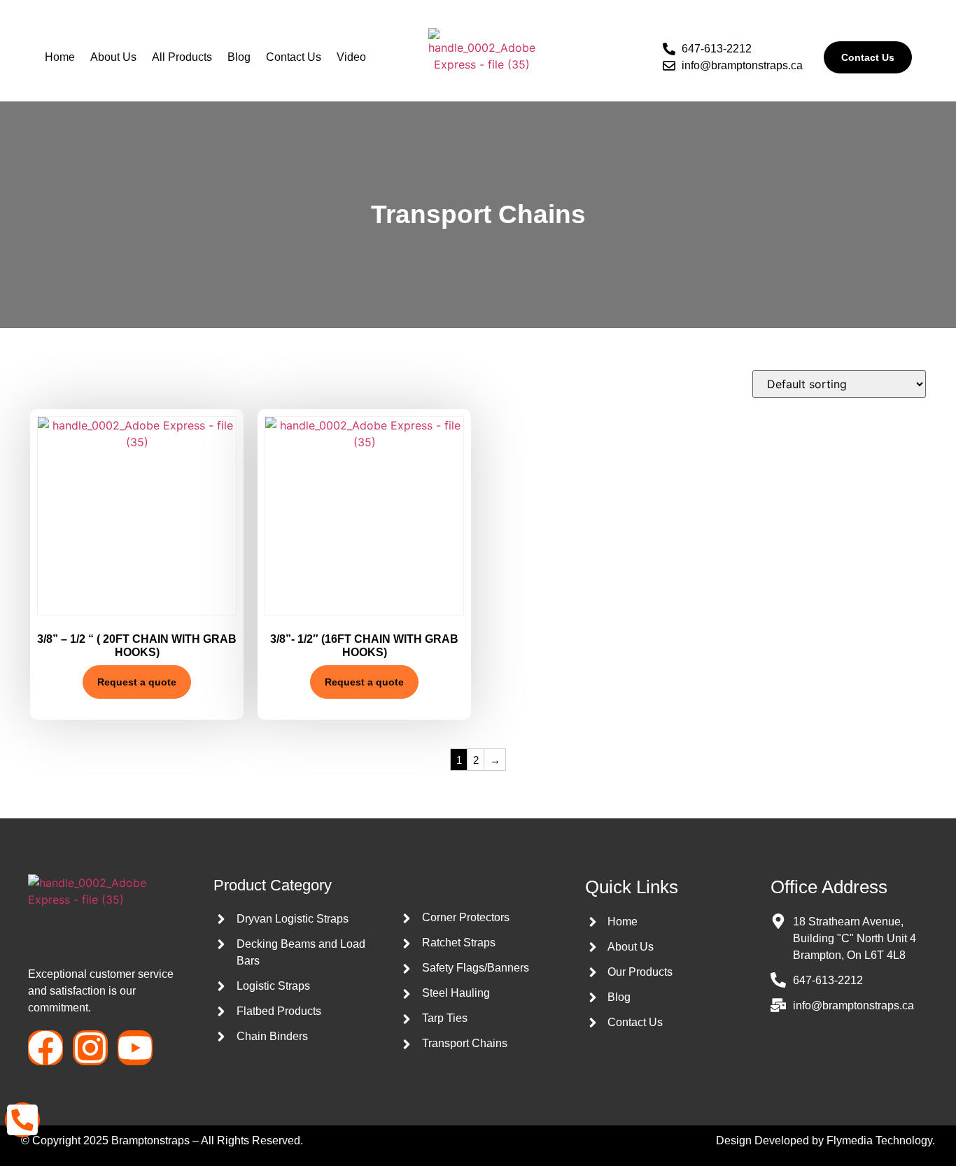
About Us (113, 57)
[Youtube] (135, 1047)
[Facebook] (45, 1047)
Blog (239, 57)
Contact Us (293, 57)
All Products (182, 57)
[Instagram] (90, 1047)
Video (351, 57)
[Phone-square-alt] (22, 1119)
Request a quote (136, 682)
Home (60, 57)
